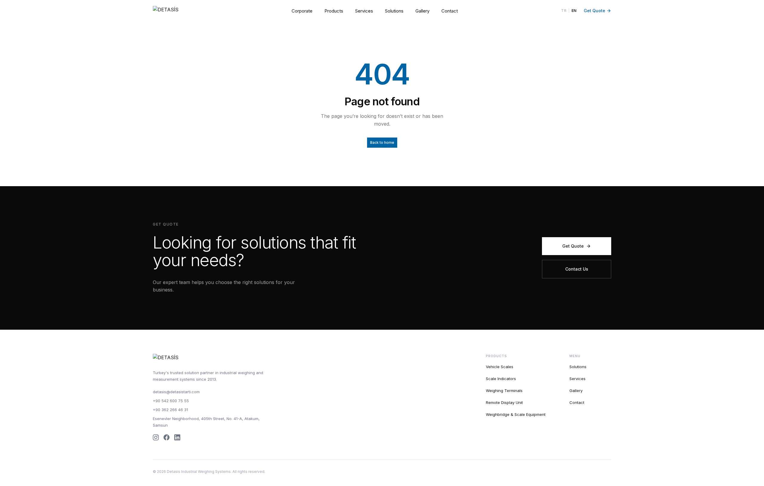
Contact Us (576, 268)
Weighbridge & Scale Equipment (516, 414)
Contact (449, 11)
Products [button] (333, 11)
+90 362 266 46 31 (170, 409)
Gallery (422, 11)
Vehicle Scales (499, 366)
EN (574, 10)
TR (563, 10)
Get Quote (594, 10)
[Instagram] (156, 437)
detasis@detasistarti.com (176, 391)
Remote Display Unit (504, 402)
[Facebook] (167, 437)
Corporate (302, 11)
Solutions (394, 11)
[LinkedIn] (177, 437)
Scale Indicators (501, 378)
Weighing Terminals (504, 390)
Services (364, 11)
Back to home (382, 142)
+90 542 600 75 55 (171, 400)
